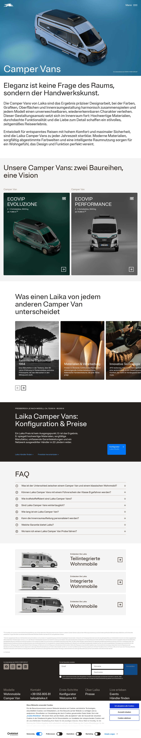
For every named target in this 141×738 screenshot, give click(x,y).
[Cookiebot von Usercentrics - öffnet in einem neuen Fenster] (13, 734)
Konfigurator (67, 694)
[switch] (60, 734)
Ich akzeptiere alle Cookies (124, 706)
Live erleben (118, 690)
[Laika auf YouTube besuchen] (19, 666)
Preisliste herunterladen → (48, 454)
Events (114, 694)
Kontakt (35, 690)
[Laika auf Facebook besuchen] (6, 666)
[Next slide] (23, 387)
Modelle (9, 690)
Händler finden (120, 698)
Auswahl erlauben (124, 712)
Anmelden (130, 666)
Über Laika (92, 690)
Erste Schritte (68, 690)
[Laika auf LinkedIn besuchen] (25, 666)
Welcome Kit (67, 698)
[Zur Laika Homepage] (8, 5)
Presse (90, 694)
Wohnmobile (12, 694)
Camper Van (12, 698)
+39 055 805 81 (40, 694)
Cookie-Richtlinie (34, 716)
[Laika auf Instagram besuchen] (13, 666)
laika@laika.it (38, 698)
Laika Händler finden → (24, 454)
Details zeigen (110, 734)
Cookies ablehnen (124, 718)
